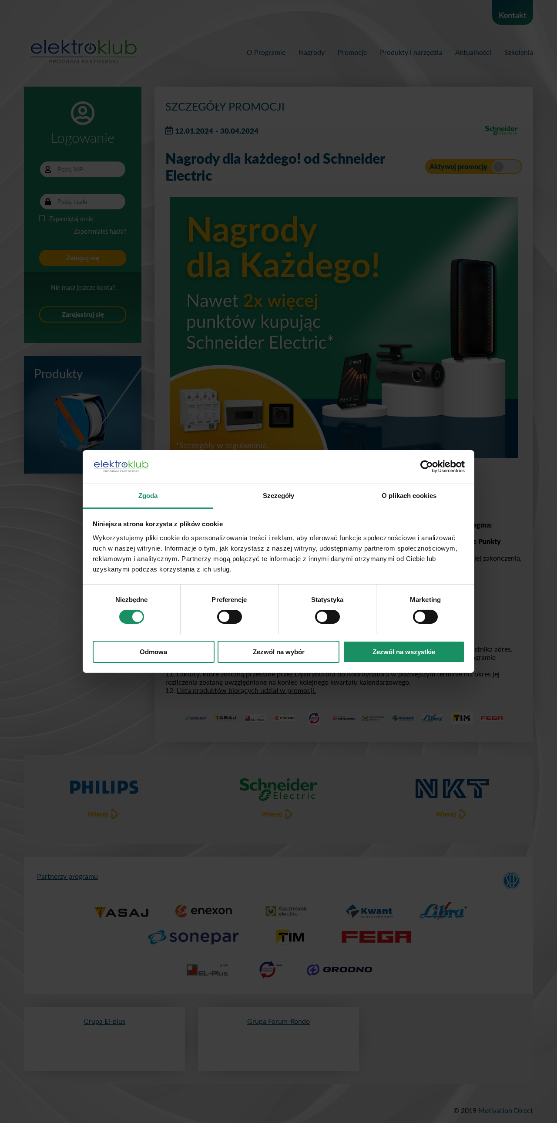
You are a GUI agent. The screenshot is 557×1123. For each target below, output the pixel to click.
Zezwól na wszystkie (403, 652)
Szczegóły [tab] (279, 495)
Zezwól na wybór (279, 652)
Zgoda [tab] (148, 495)
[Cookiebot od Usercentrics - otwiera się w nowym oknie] (427, 466)
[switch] (229, 617)
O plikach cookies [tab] (409, 495)
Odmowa (153, 652)
